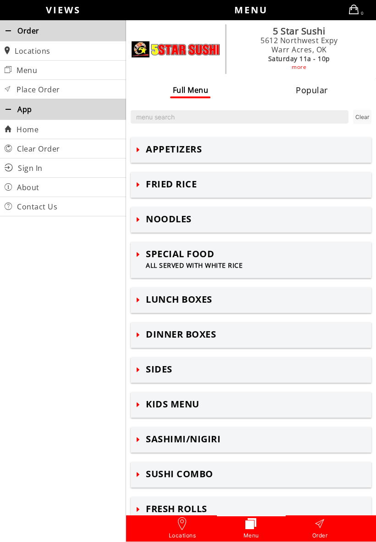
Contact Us (36, 207)
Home (27, 129)
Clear (362, 116)
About (27, 187)
